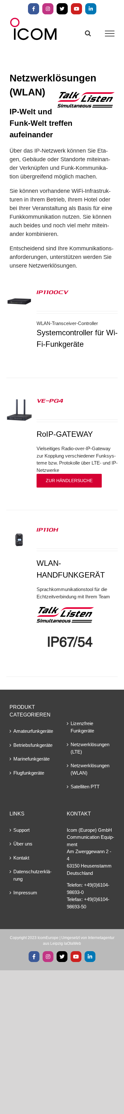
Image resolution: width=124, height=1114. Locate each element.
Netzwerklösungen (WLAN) (90, 769)
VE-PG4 (50, 400)
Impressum (25, 892)
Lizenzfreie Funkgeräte (82, 727)
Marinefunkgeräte (31, 759)
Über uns (22, 843)
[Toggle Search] (88, 33)
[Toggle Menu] (110, 33)
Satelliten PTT (85, 786)
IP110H (47, 529)
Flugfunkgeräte (28, 773)
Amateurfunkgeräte (33, 731)
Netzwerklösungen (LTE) (90, 748)
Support (21, 830)
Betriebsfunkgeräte (32, 745)
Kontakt (21, 857)
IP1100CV (52, 291)
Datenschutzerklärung (32, 875)
